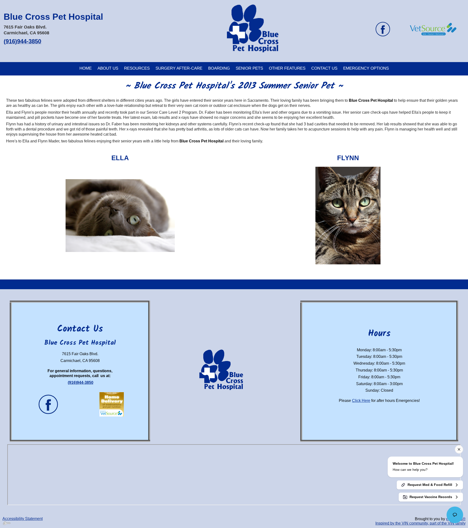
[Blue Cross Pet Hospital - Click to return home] (257, 29)
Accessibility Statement (22, 519)
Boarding (219, 68)
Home (85, 68)
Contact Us (324, 68)
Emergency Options (366, 68)
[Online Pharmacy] (433, 29)
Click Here (361, 400)
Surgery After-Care (179, 68)
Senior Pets (249, 68)
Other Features (287, 68)
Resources (137, 68)
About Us (108, 68)
